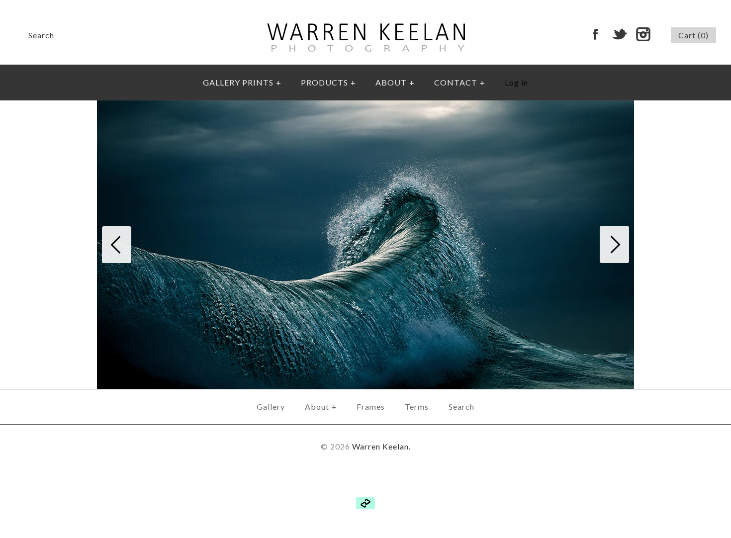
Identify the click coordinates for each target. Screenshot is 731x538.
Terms (417, 406)
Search (461, 406)
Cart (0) (693, 35)
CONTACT (459, 82)
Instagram (643, 34)
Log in (516, 82)
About (321, 406)
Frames (371, 406)
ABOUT (395, 82)
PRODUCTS (328, 82)
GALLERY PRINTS (242, 82)
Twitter (619, 34)
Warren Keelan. (381, 446)
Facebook (595, 34)
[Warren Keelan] (365, 6)
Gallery (271, 406)
